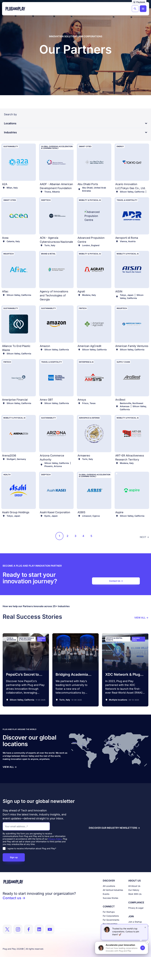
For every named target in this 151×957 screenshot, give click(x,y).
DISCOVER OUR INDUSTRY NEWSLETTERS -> (114, 827)
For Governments (111, 920)
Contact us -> (14, 898)
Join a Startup (135, 921)
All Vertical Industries (113, 890)
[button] (139, 2)
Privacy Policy (55, 839)
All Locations (109, 886)
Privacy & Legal (135, 908)
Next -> (144, 537)
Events (106, 894)
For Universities (110, 924)
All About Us (134, 886)
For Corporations (111, 916)
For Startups (109, 912)
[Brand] (39, 882)
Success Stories (110, 898)
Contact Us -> (116, 581)
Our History (133, 890)
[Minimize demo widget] (147, 942)
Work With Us (134, 894)
